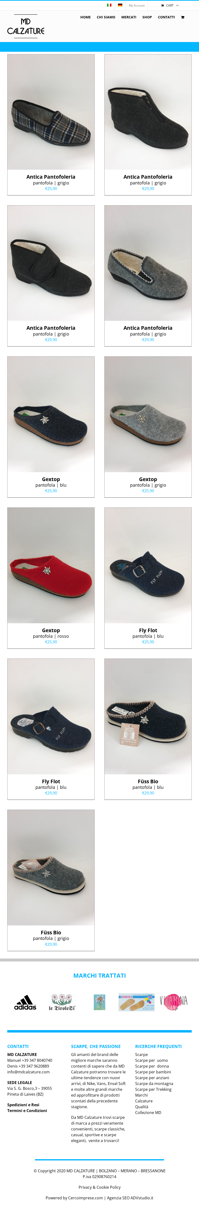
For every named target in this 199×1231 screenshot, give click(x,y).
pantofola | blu (50, 482)
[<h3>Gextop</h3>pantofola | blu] (51, 359)
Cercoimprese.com (85, 1198)
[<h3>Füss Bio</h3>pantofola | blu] (148, 661)
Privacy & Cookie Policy (100, 1187)
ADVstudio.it (142, 1198)
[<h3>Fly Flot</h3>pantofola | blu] (148, 510)
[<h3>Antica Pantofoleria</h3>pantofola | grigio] (51, 57)
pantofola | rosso (51, 633)
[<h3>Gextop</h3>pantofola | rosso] (51, 510)
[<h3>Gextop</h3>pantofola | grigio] (148, 359)
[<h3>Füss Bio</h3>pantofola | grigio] (51, 812)
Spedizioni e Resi (23, 1104)
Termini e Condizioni (27, 1110)
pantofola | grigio (50, 179)
